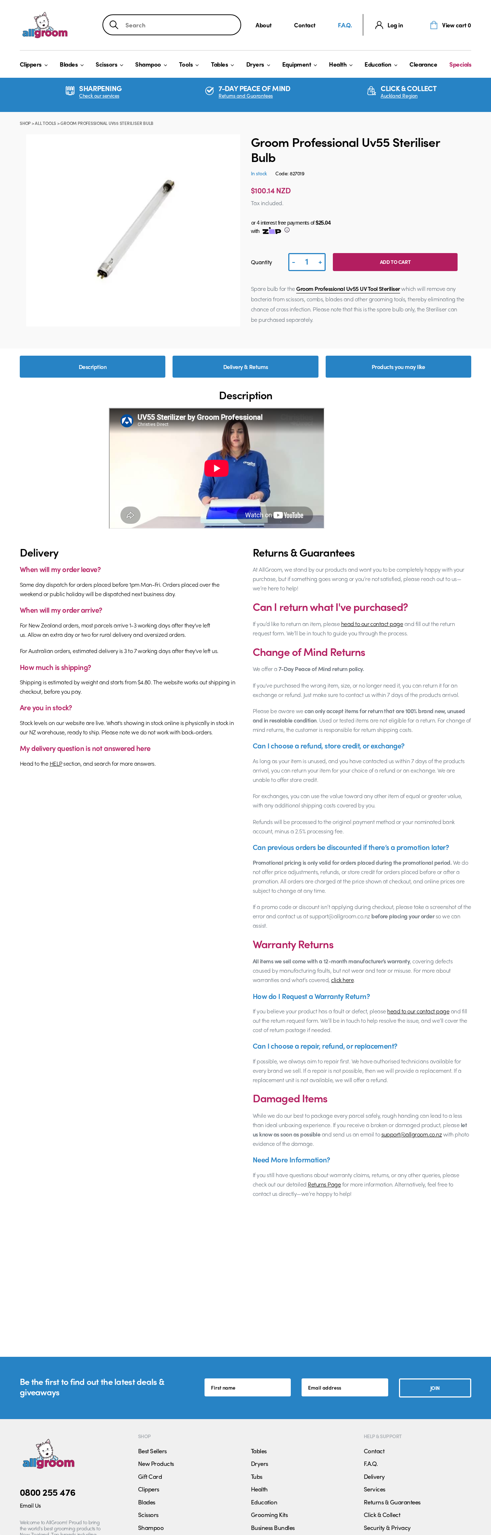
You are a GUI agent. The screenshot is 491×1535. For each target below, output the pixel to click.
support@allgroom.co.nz (411, 1134)
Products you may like (398, 367)
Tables (219, 64)
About (264, 25)
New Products (156, 1463)
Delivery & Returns (245, 367)
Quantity (261, 262)
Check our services (99, 96)
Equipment (296, 64)
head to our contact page (372, 624)
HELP (56, 763)
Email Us (30, 1505)
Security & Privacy (387, 1527)
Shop (25, 123)
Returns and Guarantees (246, 96)
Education (377, 64)
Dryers (255, 64)
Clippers (31, 64)
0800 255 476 (47, 1492)
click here (342, 980)
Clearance (423, 64)
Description (92, 367)
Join (435, 1387)
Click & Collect (382, 1514)
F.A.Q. (345, 25)
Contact (305, 25)
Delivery (374, 1476)
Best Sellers (152, 1450)
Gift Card (150, 1476)
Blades (69, 64)
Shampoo (148, 64)
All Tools (45, 123)
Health (338, 64)
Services (374, 1489)
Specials (460, 64)
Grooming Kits (269, 1514)
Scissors (106, 64)
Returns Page (324, 1184)
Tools (186, 64)
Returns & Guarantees (392, 1502)
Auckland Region (399, 96)
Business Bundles (273, 1527)
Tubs (256, 1476)
